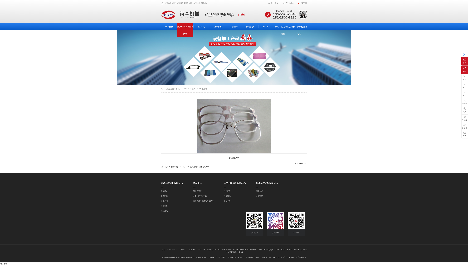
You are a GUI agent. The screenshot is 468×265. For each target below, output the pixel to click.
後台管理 (220, 257)
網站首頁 (169, 27)
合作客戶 (266, 27)
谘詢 (464, 63)
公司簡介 (164, 191)
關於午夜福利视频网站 (185, 30)
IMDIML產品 (189, 89)
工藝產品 (234, 27)
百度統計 (231, 257)
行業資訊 (227, 196)
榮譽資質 (250, 27)
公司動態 (227, 191)
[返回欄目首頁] (300, 163)
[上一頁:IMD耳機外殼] (169, 167)
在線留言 (259, 196)
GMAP (241, 257)
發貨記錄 (164, 196)
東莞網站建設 (300, 257)
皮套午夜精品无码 (200, 196)
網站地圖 (3, 264)
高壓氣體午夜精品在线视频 (203, 201)
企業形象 (218, 27)
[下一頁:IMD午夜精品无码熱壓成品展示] (194, 167)
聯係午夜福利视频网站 (299, 30)
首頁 (178, 89)
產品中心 (201, 27)
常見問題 (227, 201)
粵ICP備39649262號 (277, 257)
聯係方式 (259, 191)
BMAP (249, 257)
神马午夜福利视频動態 (283, 30)
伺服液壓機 (197, 191)
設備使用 (164, 201)
